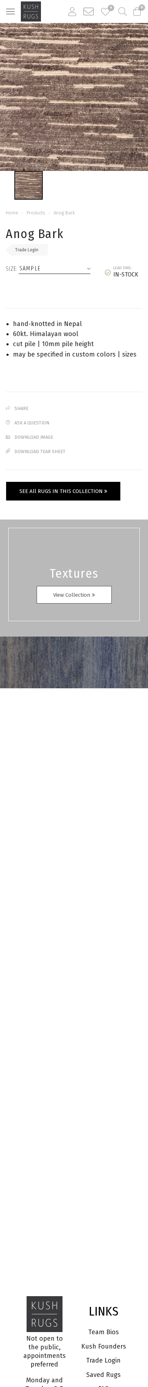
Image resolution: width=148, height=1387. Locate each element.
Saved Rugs (103, 1375)
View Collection (72, 595)
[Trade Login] (72, 11)
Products (36, 212)
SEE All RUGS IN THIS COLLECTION (61, 491)
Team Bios (103, 1332)
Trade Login (26, 249)
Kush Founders (103, 1346)
